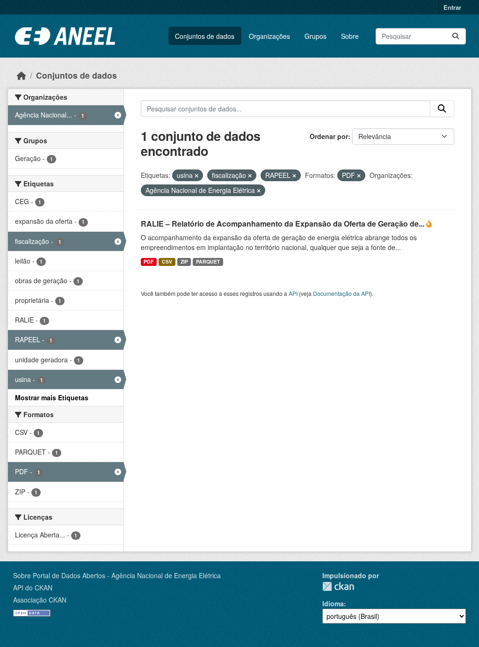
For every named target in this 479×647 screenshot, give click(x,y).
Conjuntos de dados (204, 36)
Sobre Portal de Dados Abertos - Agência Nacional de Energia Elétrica (117, 575)
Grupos (316, 36)
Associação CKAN (39, 599)
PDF (148, 261)
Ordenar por (329, 136)
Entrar (452, 7)
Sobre (350, 36)
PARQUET (208, 261)
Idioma (333, 603)
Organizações (269, 36)
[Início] (21, 75)
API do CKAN (32, 587)
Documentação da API (341, 293)
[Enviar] (455, 36)
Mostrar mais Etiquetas (51, 397)
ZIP (184, 261)
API (293, 293)
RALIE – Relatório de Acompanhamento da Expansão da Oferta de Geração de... (283, 223)
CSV (167, 261)
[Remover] (196, 175)
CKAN (338, 586)
